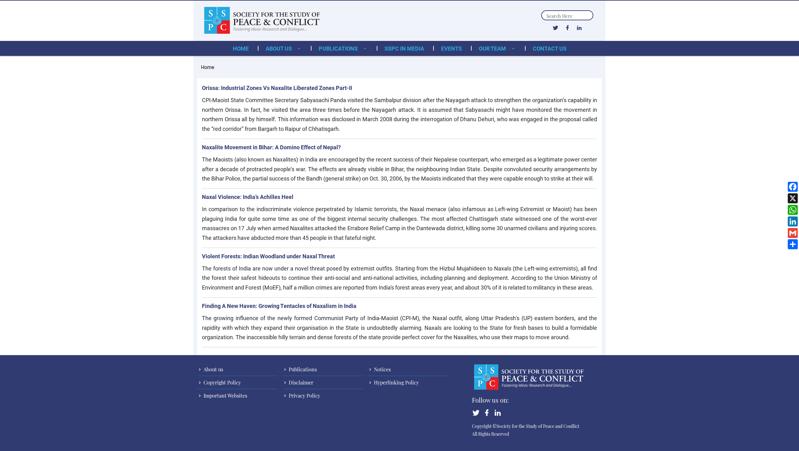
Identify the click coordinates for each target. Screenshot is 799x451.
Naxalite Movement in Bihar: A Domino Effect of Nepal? (271, 147)
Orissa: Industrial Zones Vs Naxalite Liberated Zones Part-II (277, 88)
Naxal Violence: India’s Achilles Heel (247, 197)
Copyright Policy (221, 382)
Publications (339, 48)
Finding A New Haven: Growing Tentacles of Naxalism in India (279, 306)
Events (451, 48)
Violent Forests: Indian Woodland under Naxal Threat (268, 256)
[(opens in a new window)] (555, 27)
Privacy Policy (303, 395)
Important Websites (224, 395)
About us (279, 48)
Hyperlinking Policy (396, 382)
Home (241, 48)
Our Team (493, 48)
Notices (382, 369)
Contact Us (549, 48)
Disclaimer (300, 382)
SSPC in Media (404, 48)
